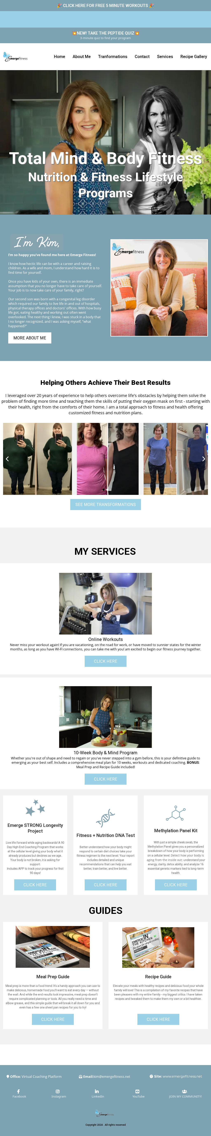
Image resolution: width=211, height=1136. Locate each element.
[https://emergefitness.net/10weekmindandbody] (105, 717)
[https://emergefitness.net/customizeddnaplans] (105, 818)
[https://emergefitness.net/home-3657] (15, 56)
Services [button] (165, 56)
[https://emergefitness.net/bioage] (35, 808)
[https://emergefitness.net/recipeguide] (158, 947)
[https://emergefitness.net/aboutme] (159, 288)
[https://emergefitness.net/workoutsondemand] (105, 604)
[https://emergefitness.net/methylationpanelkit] (175, 813)
